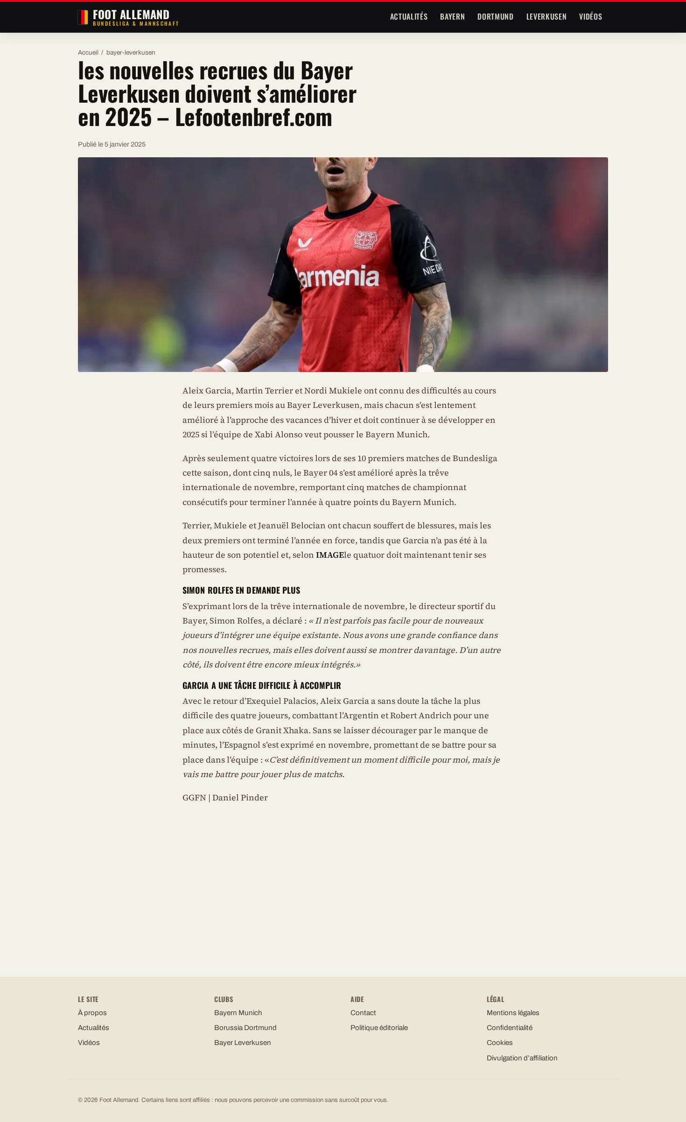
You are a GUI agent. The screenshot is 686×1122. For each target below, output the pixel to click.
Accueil (88, 52)
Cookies (500, 1042)
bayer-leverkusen (130, 52)
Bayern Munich (238, 1013)
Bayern (452, 16)
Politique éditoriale (379, 1027)
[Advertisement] (343, 881)
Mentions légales (513, 1013)
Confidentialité (509, 1027)
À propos (92, 1013)
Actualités (408, 16)
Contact (363, 1013)
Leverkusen (546, 16)
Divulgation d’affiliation (522, 1058)
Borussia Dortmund (245, 1027)
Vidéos (590, 16)
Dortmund (495, 16)
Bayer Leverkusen (242, 1042)
